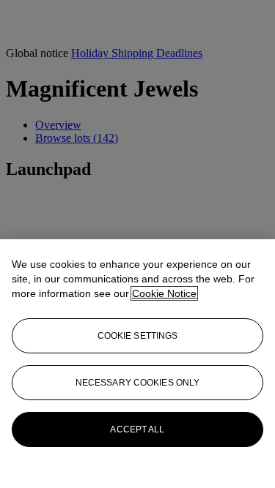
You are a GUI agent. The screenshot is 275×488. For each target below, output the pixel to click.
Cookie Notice (164, 293)
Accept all (137, 429)
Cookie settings (138, 336)
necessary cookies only (138, 383)
